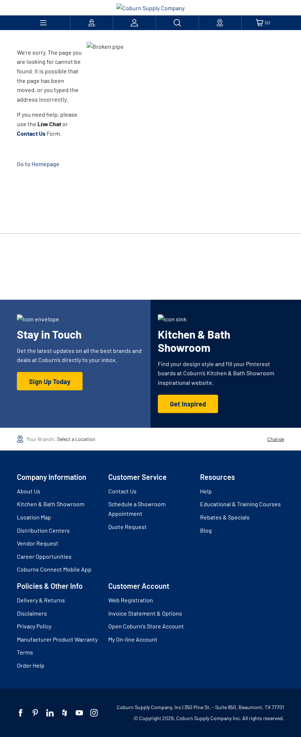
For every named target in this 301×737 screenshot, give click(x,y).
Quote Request (127, 526)
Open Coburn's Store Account (146, 626)
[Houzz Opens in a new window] (64, 712)
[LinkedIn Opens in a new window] (50, 712)
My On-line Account (132, 639)
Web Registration (130, 599)
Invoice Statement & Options (145, 613)
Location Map (34, 517)
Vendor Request (37, 543)
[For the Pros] (91, 22)
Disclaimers (32, 613)
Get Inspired (188, 404)
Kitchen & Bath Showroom (50, 503)
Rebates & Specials (225, 517)
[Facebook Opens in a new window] (20, 712)
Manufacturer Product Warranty (57, 639)
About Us (28, 491)
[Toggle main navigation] (43, 22)
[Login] (134, 22)
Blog (206, 530)
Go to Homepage (38, 163)
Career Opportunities (44, 556)
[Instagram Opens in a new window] (94, 712)
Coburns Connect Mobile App (54, 569)
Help (206, 491)
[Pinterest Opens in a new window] (35, 712)
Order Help (30, 665)
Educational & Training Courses (240, 503)
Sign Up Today (49, 381)
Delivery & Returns (41, 599)
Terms (25, 652)
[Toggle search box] (177, 22)
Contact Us (122, 491)
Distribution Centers (43, 530)
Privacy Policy (34, 626)
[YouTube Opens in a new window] (79, 712)
